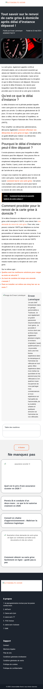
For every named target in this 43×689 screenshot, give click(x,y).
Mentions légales (9, 649)
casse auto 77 (10, 617)
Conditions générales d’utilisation (14, 657)
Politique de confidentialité (13, 668)
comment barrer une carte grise (19, 181)
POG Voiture (9, 621)
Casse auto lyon (10, 613)
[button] (39, 3)
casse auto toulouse (12, 625)
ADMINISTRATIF (9, 33)
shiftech (8, 609)
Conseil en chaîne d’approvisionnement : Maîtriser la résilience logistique (20, 520)
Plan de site (7, 653)
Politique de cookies (10, 664)
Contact (6, 645)
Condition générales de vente (13, 661)
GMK (6, 628)
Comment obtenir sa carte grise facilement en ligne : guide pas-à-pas (20, 560)
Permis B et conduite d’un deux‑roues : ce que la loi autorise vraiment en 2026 (20, 503)
